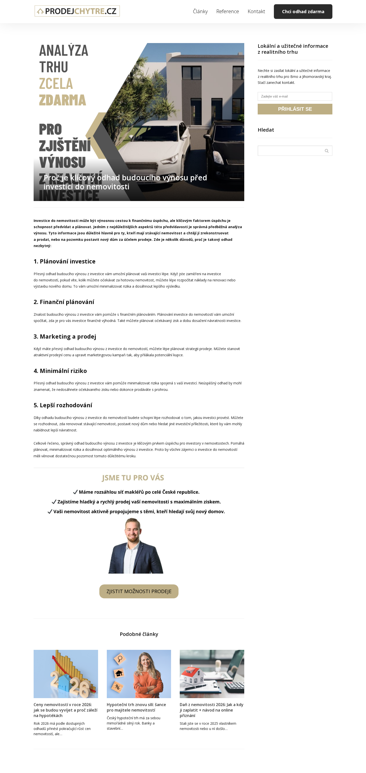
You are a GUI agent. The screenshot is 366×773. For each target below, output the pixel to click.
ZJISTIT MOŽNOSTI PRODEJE (139, 591)
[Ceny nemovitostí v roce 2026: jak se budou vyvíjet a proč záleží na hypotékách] (66, 674)
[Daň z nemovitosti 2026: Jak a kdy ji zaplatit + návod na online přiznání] (212, 674)
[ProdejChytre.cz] (77, 11)
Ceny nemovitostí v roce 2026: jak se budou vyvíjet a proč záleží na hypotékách (65, 710)
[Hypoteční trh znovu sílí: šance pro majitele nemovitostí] (139, 674)
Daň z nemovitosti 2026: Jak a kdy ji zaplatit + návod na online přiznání (212, 710)
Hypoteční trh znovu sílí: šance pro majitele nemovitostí (136, 707)
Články (200, 11)
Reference (227, 11)
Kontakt (256, 11)
